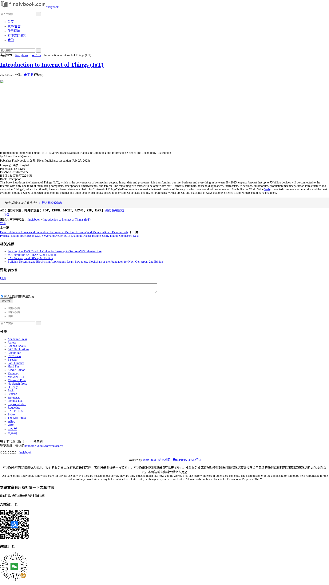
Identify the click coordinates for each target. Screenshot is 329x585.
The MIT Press (17, 417)
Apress (12, 342)
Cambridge (14, 352)
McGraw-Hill (16, 376)
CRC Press (14, 356)
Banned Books (17, 345)
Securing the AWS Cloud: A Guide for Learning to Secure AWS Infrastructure (54, 251)
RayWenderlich (17, 404)
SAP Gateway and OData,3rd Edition (30, 258)
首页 (11, 21)
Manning (13, 373)
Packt (11, 390)
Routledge (14, 407)
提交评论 (6, 301)
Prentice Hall (15, 400)
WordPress (149, 459)
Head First (14, 366)
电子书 (36, 55)
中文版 (12, 429)
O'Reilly (13, 387)
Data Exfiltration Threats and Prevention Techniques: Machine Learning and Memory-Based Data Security (64, 232)
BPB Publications (18, 349)
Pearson (12, 393)
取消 (3, 278)
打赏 (4, 215)
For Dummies (16, 363)
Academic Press (17, 339)
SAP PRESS (15, 411)
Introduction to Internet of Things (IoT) (52, 64)
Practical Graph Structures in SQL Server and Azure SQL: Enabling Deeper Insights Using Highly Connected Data (69, 235)
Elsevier (12, 359)
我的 (11, 40)
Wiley (11, 421)
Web (267, 189)
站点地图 (164, 459)
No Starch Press (17, 383)
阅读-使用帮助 (114, 210)
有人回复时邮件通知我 (19, 296)
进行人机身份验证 (51, 203)
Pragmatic (14, 397)
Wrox (11, 424)
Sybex (11, 414)
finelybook (52, 7)
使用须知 (14, 31)
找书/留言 (14, 26)
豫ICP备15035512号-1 (187, 459)
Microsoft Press (17, 380)
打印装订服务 (17, 35)
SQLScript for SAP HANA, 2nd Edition (32, 254)
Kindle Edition (16, 369)
